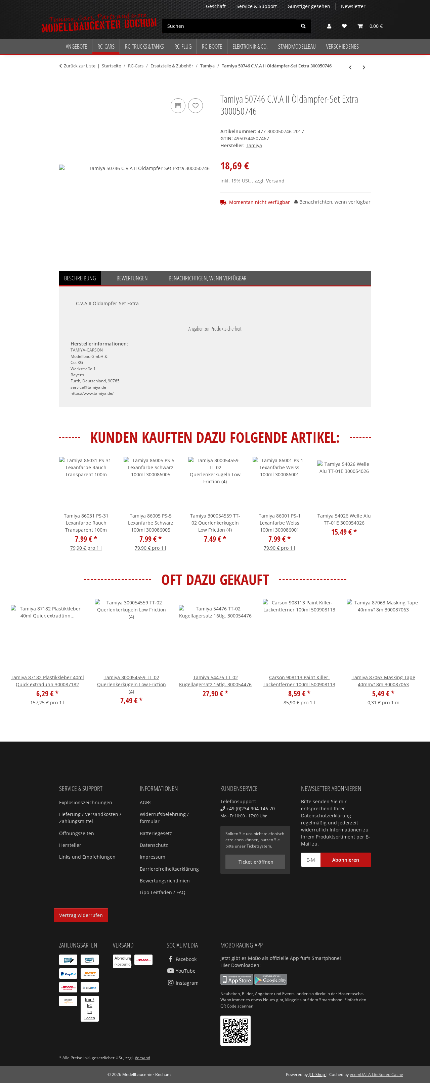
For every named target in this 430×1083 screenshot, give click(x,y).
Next (360, 508)
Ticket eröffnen (255, 862)
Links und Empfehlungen (87, 857)
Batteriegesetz (156, 833)
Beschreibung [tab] (80, 278)
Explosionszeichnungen (85, 802)
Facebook (185, 959)
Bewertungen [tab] (132, 278)
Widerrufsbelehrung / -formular (166, 817)
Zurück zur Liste (79, 66)
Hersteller (70, 845)
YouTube (185, 971)
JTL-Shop (317, 1074)
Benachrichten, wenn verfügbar (334, 202)
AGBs (146, 802)
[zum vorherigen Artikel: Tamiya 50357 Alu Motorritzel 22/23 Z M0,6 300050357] (350, 67)
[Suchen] (303, 26)
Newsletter (353, 6)
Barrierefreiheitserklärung (169, 869)
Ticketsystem (259, 846)
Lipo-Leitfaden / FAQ (162, 892)
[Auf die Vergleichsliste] (178, 105)
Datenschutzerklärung (326, 815)
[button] (329, 26)
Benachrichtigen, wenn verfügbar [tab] (208, 278)
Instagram (186, 983)
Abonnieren (345, 860)
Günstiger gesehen (309, 6)
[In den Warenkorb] (64, 89)
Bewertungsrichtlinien (165, 880)
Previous (70, 508)
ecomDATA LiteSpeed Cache (376, 1074)
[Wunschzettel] (344, 26)
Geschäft (216, 6)
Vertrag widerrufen (81, 915)
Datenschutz (154, 845)
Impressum (152, 857)
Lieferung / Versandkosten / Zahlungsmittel (90, 817)
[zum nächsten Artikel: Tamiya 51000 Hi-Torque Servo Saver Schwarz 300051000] (364, 67)
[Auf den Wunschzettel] (195, 105)
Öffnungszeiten (76, 833)
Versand (275, 180)
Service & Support (256, 6)
